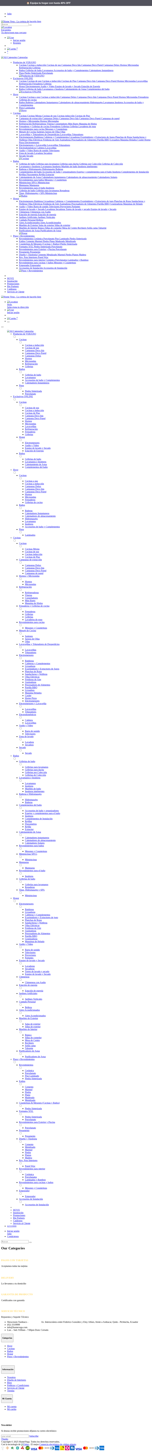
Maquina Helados (128, 140)
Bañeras (30, 102)
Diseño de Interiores (16, 1380)
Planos (75, 254)
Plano (52, 241)
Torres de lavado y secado (78, 209)
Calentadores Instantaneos (46, 102)
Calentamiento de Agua (75, 89)
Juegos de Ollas (52, 132)
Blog (9, 1382)
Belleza (39, 220)
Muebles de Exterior (29, 225)
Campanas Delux (111, 65)
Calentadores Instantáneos (101, 70)
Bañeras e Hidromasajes (30, 169)
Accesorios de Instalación (31, 268)
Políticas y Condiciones (18, 1385)
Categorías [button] (22, 57)
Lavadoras (50, 209)
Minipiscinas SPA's (28, 182)
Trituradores (77, 134)
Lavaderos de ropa (87, 126)
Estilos (22, 241)
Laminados (29, 108)
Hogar (22, 86)
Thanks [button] (4, 1439)
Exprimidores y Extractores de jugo (97, 201)
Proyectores (66, 206)
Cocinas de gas (54, 65)
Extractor (50, 174)
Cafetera (41, 148)
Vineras (50, 124)
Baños (22, 70)
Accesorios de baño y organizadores (59, 172)
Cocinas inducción (66, 116)
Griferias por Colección (90, 164)
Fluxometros (33, 174)
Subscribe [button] (33, 1436)
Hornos (124, 65)
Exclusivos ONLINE (23, 396)
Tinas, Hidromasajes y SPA (32, 193)
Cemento (30, 241)
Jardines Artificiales (28, 217)
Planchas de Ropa (124, 137)
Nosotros (11, 1377)
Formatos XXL (26, 246)
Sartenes (41, 132)
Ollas (62, 132)
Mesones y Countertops (56, 129)
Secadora (48, 153)
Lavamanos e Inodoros (53, 89)
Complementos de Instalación (135, 172)
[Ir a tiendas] (76, 27)
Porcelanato (47, 73)
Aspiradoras (65, 140)
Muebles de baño (69, 166)
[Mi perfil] (10, 37)
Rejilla (42, 174)
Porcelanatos (61, 260)
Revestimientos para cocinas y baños (36, 262)
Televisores (54, 150)
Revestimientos (26, 238)
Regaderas (64, 190)
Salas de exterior (47, 225)
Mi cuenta (11, 1406)
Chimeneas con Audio (40, 212)
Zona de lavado (26, 153)
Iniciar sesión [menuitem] (13, 312)
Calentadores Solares (107, 177)
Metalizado (70, 241)
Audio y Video (48, 86)
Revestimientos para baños (32, 180)
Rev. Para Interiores (28, 257)
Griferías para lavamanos (48, 190)
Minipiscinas (44, 182)
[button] (79, 310)
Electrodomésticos (28, 148)
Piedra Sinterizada (33, 73)
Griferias (36, 67)
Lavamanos (48, 70)
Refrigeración (25, 67)
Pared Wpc (43, 257)
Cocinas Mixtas (34, 116)
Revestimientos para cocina (32, 129)
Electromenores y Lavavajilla (33, 145)
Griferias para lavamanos (48, 164)
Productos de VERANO (24, 334)
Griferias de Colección (112, 164)
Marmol (39, 241)
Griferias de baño (34, 89)
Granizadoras (116, 204)
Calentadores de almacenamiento (74, 102)
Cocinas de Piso (69, 81)
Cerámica (38, 238)
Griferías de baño (34, 70)
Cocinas (23, 65)
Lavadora (39, 153)
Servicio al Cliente (15, 1388)
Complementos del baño (98, 89)
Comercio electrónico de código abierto (57, 1444)
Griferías (74, 126)
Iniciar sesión (19, 40)
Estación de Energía (90, 86)
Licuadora (115, 140)
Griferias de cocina (28, 100)
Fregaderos (37, 83)
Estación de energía (28, 214)
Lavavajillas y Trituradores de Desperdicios (39, 134)
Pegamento (24, 252)
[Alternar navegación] (8, 321)
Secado (22, 156)
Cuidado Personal (27, 220)
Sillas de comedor (53, 228)
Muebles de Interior (28, 228)
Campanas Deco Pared (92, 65)
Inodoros (119, 102)
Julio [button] (9, 13)
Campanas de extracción (30, 118)
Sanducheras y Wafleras (36, 674)
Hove (15, 469)
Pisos (21, 73)
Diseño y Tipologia (28, 254)
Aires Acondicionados (29, 222)
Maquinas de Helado (133, 204)
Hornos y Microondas (29, 121)
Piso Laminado (62, 238)
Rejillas (23, 174)
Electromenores (33, 86)
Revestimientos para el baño (32, 188)
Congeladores (61, 124)
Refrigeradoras (39, 124)
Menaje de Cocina (28, 132)
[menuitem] (10, 278)
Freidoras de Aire (51, 140)
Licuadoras (74, 137)
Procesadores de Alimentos (84, 140)
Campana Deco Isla (86, 81)
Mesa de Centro (70, 228)
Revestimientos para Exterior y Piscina (37, 249)
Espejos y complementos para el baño (94, 172)
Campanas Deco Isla (71, 65)
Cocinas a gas (34, 97)
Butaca (41, 228)
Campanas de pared (110, 118)
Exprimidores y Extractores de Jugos (97, 137)
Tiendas (10, 1390)
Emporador (24, 265)
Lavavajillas (142, 81)
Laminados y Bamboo (78, 260)
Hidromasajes (96, 102)
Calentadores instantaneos (54, 177)
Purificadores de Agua (29, 230)
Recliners (82, 228)
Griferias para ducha (69, 164)
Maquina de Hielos (88, 124)
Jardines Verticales (46, 217)
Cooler (140, 140)
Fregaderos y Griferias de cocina (34, 126)
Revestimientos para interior (32, 260)
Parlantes (76, 206)
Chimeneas (24, 212)
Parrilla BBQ (103, 140)
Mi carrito (11, 1409)
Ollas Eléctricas (35, 140)
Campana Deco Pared (106, 81)
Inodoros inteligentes (87, 166)
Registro (17, 43)
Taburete (102, 228)
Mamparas (24, 185)
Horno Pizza (31, 698)
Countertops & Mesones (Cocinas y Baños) (39, 244)
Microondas (133, 65)
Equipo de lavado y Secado (68, 86)
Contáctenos (13, 1236)
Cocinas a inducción (37, 65)
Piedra (46, 241)
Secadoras (61, 209)
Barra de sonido (41, 150)
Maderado (60, 241)
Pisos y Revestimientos (24, 1059)
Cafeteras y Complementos (56, 137)
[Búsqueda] (30, 25)
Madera (82, 254)
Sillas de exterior (62, 225)
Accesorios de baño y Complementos (71, 70)
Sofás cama (92, 228)
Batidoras (39, 137)
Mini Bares (73, 124)
